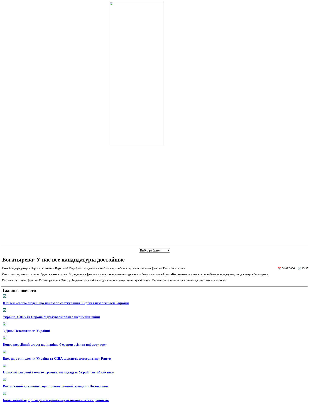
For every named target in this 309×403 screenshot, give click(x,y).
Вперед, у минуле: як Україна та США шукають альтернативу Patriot (57, 358)
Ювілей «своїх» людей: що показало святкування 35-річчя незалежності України (66, 303)
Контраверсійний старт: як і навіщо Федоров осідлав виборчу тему (55, 344)
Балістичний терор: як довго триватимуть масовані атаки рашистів (56, 400)
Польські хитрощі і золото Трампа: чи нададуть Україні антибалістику (58, 372)
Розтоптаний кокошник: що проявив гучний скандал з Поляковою (55, 386)
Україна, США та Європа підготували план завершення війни (51, 317)
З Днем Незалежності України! (26, 331)
